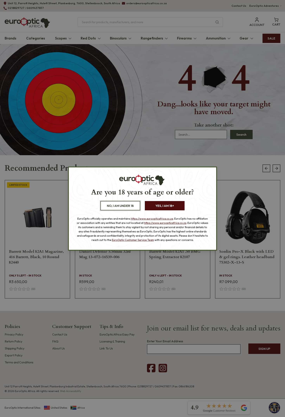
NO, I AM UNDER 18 (120, 206)
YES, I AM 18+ (164, 206)
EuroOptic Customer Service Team (133, 240)
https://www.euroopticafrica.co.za (152, 218)
